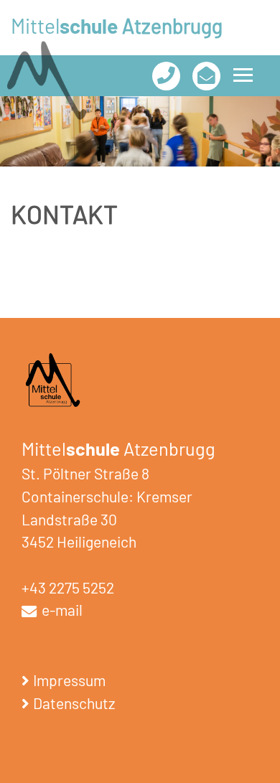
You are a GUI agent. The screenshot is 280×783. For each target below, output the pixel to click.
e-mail (61, 610)
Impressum (69, 680)
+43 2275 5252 (68, 587)
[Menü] (243, 75)
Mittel (117, 26)
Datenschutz (74, 703)
